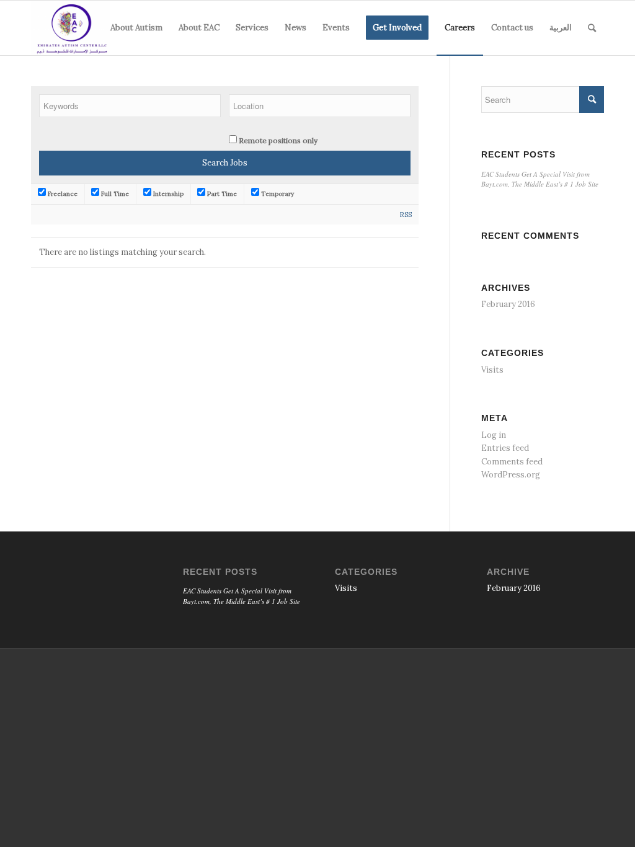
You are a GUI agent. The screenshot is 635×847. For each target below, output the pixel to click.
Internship (167, 194)
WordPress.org (510, 474)
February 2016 (508, 304)
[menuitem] (136, 28)
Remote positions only (278, 140)
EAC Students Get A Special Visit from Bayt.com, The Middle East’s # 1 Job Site (539, 179)
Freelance (62, 194)
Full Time (114, 194)
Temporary (276, 194)
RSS (406, 214)
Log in (493, 435)
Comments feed (512, 461)
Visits (492, 370)
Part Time (221, 194)
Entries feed (505, 448)
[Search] (592, 28)
